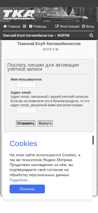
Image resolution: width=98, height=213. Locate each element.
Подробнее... (20, 180)
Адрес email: (21, 92)
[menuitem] (11, 26)
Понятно (27, 189)
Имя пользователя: (26, 79)
